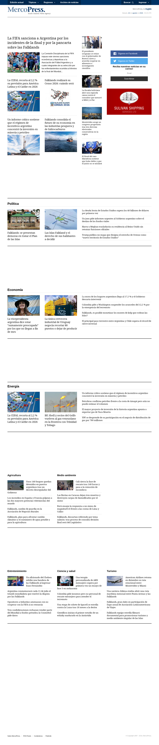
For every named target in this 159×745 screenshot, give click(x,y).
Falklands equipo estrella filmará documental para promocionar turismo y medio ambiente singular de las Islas (127, 615)
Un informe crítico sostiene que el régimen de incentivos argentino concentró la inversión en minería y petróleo (115, 394)
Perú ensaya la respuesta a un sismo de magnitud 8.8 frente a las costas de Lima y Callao (78, 509)
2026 (141, 13)
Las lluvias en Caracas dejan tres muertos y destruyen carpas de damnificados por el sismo (78, 498)
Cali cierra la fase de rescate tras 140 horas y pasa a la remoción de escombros (88, 485)
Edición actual (16, 2)
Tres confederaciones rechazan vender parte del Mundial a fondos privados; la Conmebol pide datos (29, 613)
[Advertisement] (79, 26)
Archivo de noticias (69, 2)
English (148, 9)
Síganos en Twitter (126, 61)
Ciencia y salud (66, 571)
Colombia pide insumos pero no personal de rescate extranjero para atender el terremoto (79, 596)
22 (129, 13)
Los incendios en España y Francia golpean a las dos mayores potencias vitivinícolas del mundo (29, 501)
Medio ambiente (66, 475)
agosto (134, 13)
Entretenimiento (16, 571)
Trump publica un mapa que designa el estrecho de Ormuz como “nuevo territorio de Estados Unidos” (114, 236)
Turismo (112, 571)
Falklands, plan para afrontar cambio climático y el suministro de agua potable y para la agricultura (28, 520)
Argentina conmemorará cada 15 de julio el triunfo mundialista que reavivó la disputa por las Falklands (29, 594)
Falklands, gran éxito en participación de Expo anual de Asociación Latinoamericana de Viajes (128, 605)
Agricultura (14, 475)
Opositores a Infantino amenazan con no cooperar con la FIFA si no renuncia (27, 603)
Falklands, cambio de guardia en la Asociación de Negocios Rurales (24, 510)
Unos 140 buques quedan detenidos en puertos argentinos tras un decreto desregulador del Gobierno (29, 487)
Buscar (127, 2)
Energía (13, 386)
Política (13, 204)
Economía (15, 290)
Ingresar (143, 2)
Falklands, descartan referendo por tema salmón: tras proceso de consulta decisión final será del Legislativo (78, 520)
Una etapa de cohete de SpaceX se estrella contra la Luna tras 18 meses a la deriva (77, 606)
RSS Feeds (27, 736)
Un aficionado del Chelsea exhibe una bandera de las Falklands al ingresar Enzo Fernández (39, 581)
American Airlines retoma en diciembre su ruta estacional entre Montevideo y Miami (138, 581)
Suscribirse (129, 79)
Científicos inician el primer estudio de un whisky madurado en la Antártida (77, 614)
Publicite (48, 736)
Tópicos (32, 2)
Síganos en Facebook (127, 54)
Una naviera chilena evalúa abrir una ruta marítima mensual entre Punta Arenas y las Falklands (129, 594)
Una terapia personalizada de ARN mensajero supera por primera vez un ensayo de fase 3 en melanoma (79, 583)
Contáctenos (38, 736)
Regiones (48, 2)
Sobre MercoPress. (13, 736)
